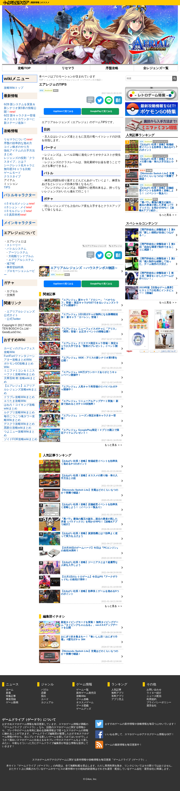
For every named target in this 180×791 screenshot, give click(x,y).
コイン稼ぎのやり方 (16, 146)
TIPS (7, 187)
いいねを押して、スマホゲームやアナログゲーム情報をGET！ (139, 734)
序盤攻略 (112, 68)
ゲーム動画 (12, 702)
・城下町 (9, 263)
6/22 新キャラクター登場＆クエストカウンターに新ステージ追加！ (19, 119)
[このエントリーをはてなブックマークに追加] (118, 103)
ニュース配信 (154, 696)
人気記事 (116, 689)
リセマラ (68, 68)
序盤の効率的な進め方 (18, 143)
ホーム (9, 689)
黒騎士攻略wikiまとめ (17, 427)
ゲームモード (12, 172)
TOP (41, 80)
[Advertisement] (81, 228)
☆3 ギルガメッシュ (16, 203)
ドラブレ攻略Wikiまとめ (19, 397)
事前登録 (11, 699)
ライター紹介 (154, 692)
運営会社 (151, 705)
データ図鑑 (82, 705)
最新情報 (35, 2)
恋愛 (43, 692)
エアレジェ (116, 246)
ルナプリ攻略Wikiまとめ (19, 412)
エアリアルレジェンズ (95, 246)
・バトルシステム (15, 248)
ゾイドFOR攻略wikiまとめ (20, 439)
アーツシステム (18, 252)
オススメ (45, 2)
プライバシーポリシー (159, 702)
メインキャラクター (20, 223)
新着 (8, 692)
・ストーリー (12, 245)
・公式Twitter (12, 318)
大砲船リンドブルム (21, 256)
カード (45, 699)
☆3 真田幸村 (12, 214)
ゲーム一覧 (82, 689)
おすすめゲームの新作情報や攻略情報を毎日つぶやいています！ (140, 723)
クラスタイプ (12, 176)
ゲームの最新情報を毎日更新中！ (123, 744)
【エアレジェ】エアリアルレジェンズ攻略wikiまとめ (20, 389)
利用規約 (151, 699)
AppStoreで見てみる (63, 111)
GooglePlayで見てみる (101, 111)
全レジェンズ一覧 (156, 68)
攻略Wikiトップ (13, 87)
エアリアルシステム (21, 259)
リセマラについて (15, 139)
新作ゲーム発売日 (86, 692)
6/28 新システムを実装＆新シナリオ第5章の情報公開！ (20, 108)
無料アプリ (117, 692)
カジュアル (47, 702)
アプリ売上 (117, 699)
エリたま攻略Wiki (15, 400)
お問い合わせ (154, 689)
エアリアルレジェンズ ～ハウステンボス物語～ (80, 80)
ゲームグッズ (83, 708)
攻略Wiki (81, 696)
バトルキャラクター (20, 195)
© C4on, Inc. (90, 779)
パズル (45, 689)
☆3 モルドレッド (15, 210)
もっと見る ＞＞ (114, 444)
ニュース (50, 80)
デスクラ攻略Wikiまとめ (19, 423)
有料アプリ (117, 696)
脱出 (43, 696)
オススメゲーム (85, 702)
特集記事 (11, 696)
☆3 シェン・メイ (15, 207)
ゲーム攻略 (82, 699)
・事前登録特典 (14, 267)
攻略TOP (24, 68)
